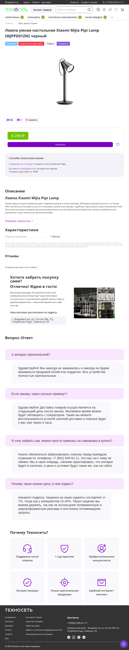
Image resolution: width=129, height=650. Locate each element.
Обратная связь (33, 626)
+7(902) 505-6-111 (77, 623)
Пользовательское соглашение (39, 634)
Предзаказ (60, 144)
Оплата (8, 630)
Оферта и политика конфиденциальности (44, 630)
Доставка (46, 2)
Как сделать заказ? (34, 617)
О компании (10, 617)
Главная (9, 23)
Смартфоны (12, 17)
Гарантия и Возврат (34, 621)
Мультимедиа (93, 17)
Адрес (26, 2)
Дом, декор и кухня (28, 23)
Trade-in (36, 2)
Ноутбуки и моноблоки (62, 17)
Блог (7, 638)
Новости (74, 2)
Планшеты (33, 17)
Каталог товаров (42, 9)
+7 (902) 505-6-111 (114, 2)
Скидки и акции (89, 2)
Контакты (9, 621)
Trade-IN (8, 634)
